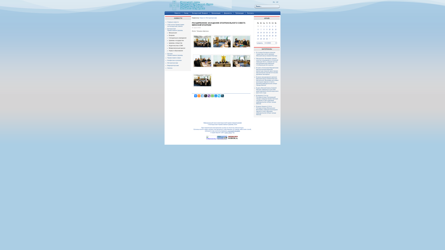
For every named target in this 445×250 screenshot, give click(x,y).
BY (277, 2)
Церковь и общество (175, 43)
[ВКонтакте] (195, 95)
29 (264, 38)
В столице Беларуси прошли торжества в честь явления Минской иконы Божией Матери (266, 54)
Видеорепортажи (173, 65)
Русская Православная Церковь (175, 54)
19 (275, 32)
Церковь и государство (176, 40)
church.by (231, 128)
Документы (228, 13)
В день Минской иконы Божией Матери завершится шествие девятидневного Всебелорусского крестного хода (267, 90)
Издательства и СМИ (176, 45)
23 (267, 35)
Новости (177, 13)
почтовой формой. (234, 131)
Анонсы (169, 68)
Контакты (250, 13)
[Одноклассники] (199, 95)
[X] (205, 95)
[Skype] (219, 95)
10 (269, 29)
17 (269, 32)
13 (258, 32)
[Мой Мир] (215, 95)
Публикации (239, 13)
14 (261, 32)
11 (272, 29)
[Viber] (209, 95)
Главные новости (173, 22)
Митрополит (173, 33)
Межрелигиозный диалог (177, 48)
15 (264, 32)
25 (272, 35)
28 (261, 38)
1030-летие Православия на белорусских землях (175, 25)
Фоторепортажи (172, 63)
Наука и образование (176, 51)
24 (269, 35)
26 (275, 35)
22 (264, 35)
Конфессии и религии (174, 60)
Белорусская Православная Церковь (175, 29)
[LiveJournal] (222, 95)
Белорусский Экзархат (200, 13)
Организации (215, 13)
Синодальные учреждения (177, 38)
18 (272, 32)
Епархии (172, 35)
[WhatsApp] (212, 95)
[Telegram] (202, 95)
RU (274, 2)
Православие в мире (174, 58)
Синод (186, 13)
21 (261, 35)
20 (258, 35)
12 (275, 29)
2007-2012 (228, 132)
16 (267, 32)
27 (258, 38)
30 (267, 38)
